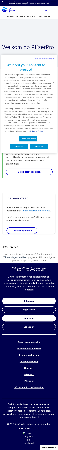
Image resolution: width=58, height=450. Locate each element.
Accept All (39, 146)
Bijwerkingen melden (29, 342)
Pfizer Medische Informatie (36, 210)
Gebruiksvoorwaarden (29, 348)
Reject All (19, 146)
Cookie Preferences (49, 447)
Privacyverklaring (29, 355)
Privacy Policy (36, 131)
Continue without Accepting (44, 58)
